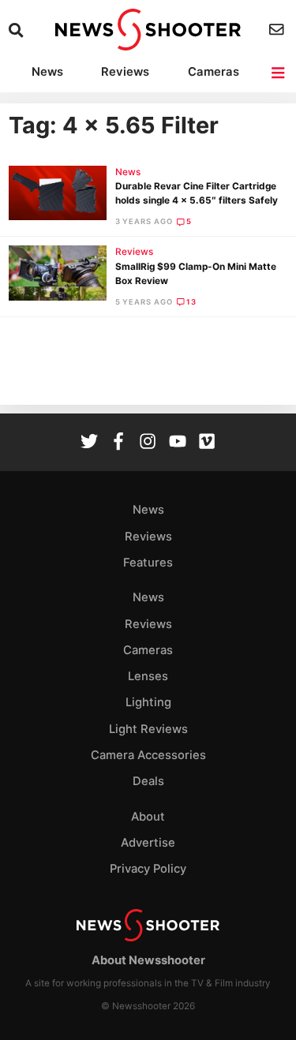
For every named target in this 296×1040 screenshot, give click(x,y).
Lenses (148, 676)
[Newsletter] (278, 29)
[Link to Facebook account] (118, 443)
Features (148, 563)
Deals (148, 781)
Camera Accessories (148, 755)
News (47, 72)
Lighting (148, 702)
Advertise (148, 843)
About (148, 817)
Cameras (213, 72)
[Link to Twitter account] (89, 443)
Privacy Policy (148, 869)
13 (191, 301)
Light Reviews (148, 729)
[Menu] (279, 72)
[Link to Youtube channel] (177, 443)
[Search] (18, 30)
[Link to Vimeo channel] (206, 443)
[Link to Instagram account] (147, 443)
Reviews (125, 72)
